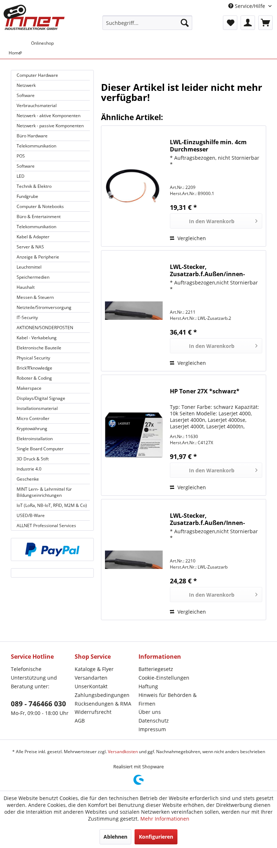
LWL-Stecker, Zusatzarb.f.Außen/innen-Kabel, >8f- (207, 270)
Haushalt (26, 287)
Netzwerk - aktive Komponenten (48, 115)
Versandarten (91, 677)
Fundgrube (27, 196)
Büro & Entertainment (39, 216)
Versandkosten (123, 751)
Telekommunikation (36, 146)
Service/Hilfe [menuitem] (250, 6)
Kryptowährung (32, 428)
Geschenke (28, 479)
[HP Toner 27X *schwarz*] (134, 435)
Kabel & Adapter (33, 237)
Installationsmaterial (37, 408)
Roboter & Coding (34, 378)
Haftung (148, 686)
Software (26, 95)
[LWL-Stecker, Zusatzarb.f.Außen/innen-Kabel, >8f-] (134, 310)
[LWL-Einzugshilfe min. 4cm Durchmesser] (134, 186)
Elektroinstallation (35, 439)
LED (21, 176)
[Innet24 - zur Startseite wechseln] (34, 17)
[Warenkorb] (265, 23)
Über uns (149, 711)
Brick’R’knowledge (34, 368)
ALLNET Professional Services (46, 525)
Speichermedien (33, 277)
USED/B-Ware (31, 515)
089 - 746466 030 (38, 703)
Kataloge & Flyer (94, 669)
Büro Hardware (32, 136)
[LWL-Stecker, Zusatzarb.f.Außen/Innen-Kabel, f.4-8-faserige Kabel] (134, 559)
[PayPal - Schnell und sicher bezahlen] (52, 549)
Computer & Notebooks (40, 206)
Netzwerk (26, 85)
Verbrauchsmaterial (37, 105)
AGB (80, 720)
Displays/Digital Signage (41, 398)
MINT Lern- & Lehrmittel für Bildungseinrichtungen (44, 492)
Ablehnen (115, 836)
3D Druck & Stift (33, 459)
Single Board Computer (40, 449)
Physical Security (33, 358)
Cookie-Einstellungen (163, 677)
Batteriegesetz (155, 669)
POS (21, 156)
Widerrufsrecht (93, 711)
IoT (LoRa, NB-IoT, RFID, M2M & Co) (52, 505)
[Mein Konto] (248, 23)
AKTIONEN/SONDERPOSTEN (45, 327)
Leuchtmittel (29, 267)
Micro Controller (33, 418)
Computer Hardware (37, 75)
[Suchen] (184, 23)
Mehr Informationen (164, 818)
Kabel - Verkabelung (37, 338)
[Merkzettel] (230, 23)
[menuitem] (147, 23)
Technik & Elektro (34, 186)
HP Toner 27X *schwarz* (204, 391)
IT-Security (27, 317)
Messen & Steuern (35, 297)
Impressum (152, 729)
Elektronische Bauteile (39, 348)
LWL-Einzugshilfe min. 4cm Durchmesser (208, 145)
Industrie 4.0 (29, 469)
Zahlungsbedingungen (102, 695)
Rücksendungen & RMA (103, 703)
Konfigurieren (156, 836)
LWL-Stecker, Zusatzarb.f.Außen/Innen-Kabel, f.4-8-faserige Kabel (207, 519)
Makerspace (29, 388)
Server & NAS (30, 247)
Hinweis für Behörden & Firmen (167, 699)
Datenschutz (153, 720)
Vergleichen (191, 238)
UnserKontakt (91, 686)
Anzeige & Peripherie (38, 257)
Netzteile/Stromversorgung (44, 307)
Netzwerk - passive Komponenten (50, 126)
